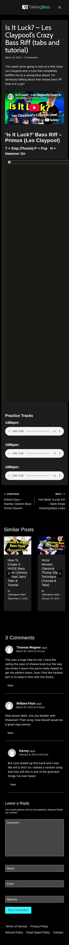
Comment (14, 822)
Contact (58, 932)
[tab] (28, 614)
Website (12, 899)
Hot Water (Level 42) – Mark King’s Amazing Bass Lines (51, 501)
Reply (10, 685)
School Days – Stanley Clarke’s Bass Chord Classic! (17, 501)
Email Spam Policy (38, 932)
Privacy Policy (39, 926)
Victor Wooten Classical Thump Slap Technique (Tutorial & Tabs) (50, 572)
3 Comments (31, 57)
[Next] (60, 573)
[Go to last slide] (9, 573)
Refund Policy (14, 932)
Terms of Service (16, 926)
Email (11, 883)
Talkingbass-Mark (17, 594)
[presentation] (17, 545)
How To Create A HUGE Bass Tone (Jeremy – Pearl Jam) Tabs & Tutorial (17, 572)
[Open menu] (60, 7)
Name (12, 868)
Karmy (24, 751)
